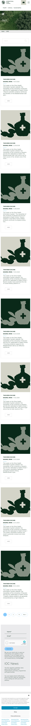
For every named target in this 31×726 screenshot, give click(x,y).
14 (20, 614)
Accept (16, 708)
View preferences (15, 716)
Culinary (10, 7)
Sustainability (17, 7)
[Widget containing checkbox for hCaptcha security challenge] (15, 643)
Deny (15, 712)
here (22, 658)
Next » (24, 614)
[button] (28, 695)
